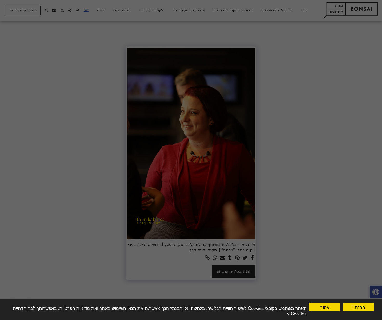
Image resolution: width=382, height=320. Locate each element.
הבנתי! (358, 307)
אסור (325, 307)
